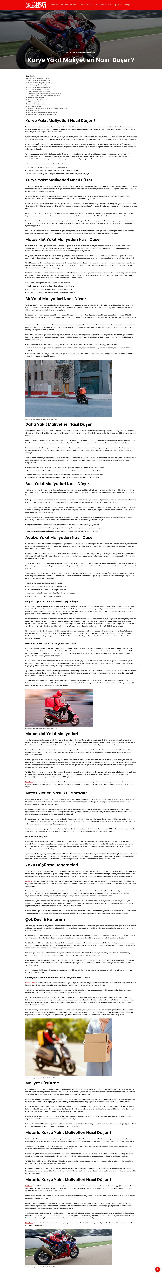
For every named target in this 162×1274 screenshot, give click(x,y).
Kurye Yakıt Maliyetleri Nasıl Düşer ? (39, 78)
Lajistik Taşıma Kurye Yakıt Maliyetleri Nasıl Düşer (45, 95)
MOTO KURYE (16, 1272)
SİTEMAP (25, 1272)
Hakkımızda (64, 5)
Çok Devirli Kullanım (34, 106)
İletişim (127, 5)
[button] (157, 1269)
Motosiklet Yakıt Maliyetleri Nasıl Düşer (40, 83)
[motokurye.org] (36, 5)
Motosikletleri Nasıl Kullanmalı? (38, 100)
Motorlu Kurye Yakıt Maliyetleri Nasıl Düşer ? (42, 112)
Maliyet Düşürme (33, 110)
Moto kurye (29, 782)
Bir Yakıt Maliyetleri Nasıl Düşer (38, 85)
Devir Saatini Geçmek (36, 102)
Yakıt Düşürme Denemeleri (36, 104)
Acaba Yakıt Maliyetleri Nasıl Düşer (39, 91)
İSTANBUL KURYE (39, 1272)
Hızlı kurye (28, 1186)
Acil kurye (28, 881)
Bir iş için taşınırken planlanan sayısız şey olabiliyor (45, 93)
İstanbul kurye (30, 983)
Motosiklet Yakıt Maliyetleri (36, 98)
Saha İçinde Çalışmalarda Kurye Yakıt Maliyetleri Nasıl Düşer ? (49, 108)
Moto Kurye (54, 5)
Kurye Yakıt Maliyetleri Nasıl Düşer (39, 80)
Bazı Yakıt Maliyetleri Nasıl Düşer (38, 89)
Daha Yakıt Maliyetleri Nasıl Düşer (39, 87)
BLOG (31, 1272)
